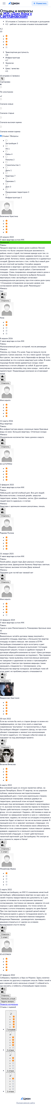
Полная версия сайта (25, 1103)
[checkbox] (11, 1014)
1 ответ (4, 851)
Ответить (5, 300)
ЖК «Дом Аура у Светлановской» (16, 15)
